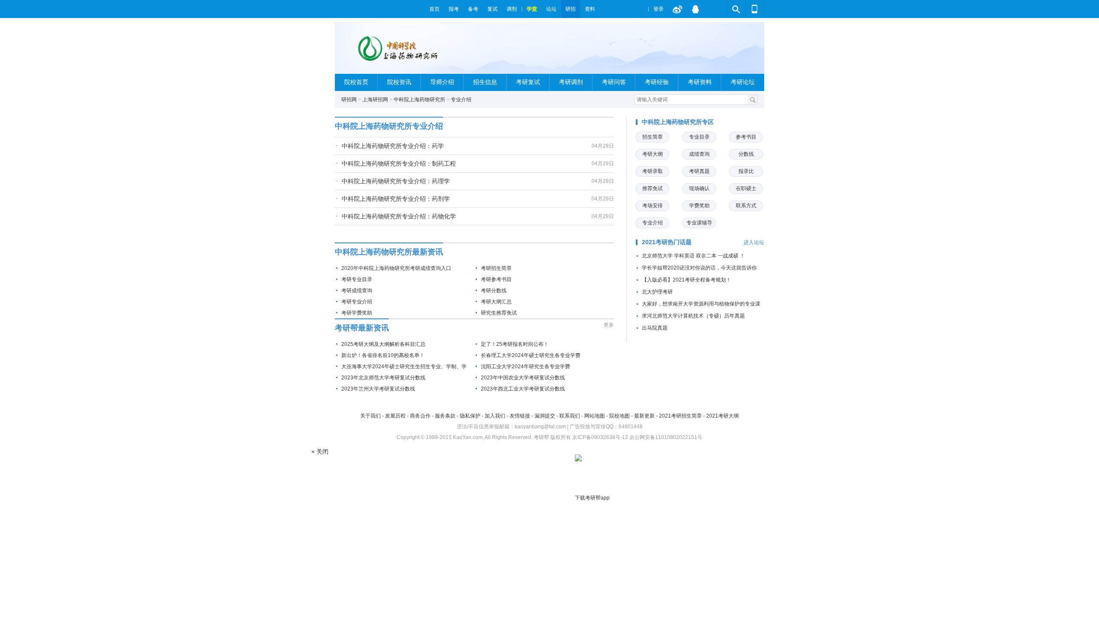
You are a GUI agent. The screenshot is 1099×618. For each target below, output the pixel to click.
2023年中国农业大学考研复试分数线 (523, 378)
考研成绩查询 (356, 291)
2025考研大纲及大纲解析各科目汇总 (383, 344)
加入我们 (495, 416)
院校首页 (356, 82)
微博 (677, 9)
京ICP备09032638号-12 (600, 437)
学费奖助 (699, 206)
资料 (590, 9)
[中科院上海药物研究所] (397, 51)
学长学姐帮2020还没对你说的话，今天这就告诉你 (699, 268)
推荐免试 (652, 188)
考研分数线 (494, 291)
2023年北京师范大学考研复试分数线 (383, 378)
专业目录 (699, 137)
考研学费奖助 (356, 313)
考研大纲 (652, 154)
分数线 (746, 154)
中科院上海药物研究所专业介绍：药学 (393, 145)
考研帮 (380, 9)
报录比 (746, 171)
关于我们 (370, 416)
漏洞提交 (544, 416)
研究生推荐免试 (499, 313)
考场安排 (652, 206)
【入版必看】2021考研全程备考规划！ (686, 280)
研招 (570, 9)
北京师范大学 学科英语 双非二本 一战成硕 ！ (693, 256)
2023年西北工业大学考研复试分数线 (523, 389)
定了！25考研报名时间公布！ (515, 344)
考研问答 (614, 82)
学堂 (532, 9)
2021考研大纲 (722, 416)
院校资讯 (399, 82)
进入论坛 (754, 242)
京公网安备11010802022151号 (665, 437)
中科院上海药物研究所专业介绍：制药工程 (399, 163)
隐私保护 (470, 416)
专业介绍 (461, 100)
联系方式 (746, 206)
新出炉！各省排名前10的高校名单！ (383, 355)
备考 (473, 9)
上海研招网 (375, 100)
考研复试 (528, 82)
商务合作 (420, 416)
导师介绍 (442, 82)
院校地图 (619, 416)
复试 (492, 9)
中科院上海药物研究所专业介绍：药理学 (396, 181)
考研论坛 (743, 82)
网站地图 (594, 416)
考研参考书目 (496, 279)
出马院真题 (655, 328)
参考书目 (746, 137)
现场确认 (699, 188)
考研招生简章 (496, 268)
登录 (658, 9)
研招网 (349, 100)
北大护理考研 (657, 292)
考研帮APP (754, 9)
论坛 (551, 9)
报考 (454, 9)
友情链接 (520, 416)
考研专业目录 (356, 279)
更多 (609, 325)
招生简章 (652, 137)
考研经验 (657, 82)
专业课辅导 (699, 223)
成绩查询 (699, 154)
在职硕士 (746, 188)
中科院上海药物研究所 (419, 100)
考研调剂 (571, 82)
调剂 (512, 9)
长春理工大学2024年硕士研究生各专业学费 (530, 355)
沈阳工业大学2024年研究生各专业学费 (525, 367)
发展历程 (395, 416)
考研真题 (699, 171)
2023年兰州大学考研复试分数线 (378, 389)
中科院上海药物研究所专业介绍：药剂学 (396, 198)
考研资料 (700, 82)
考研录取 (652, 171)
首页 (434, 9)
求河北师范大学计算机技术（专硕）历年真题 (693, 316)
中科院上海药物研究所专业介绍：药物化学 (399, 216)
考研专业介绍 (356, 302)
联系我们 (569, 416)
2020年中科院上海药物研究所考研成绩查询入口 (396, 268)
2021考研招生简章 (680, 416)
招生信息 (485, 82)
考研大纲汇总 (496, 302)
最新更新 (644, 416)
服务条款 (445, 416)
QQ (695, 9)
